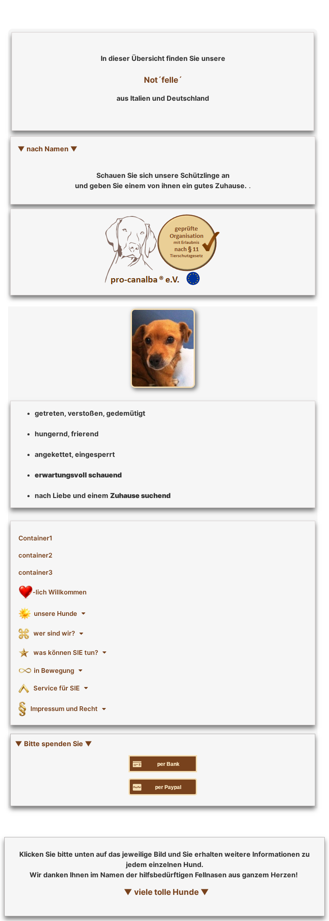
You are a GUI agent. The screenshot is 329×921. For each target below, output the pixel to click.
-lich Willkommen (60, 592)
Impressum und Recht (64, 709)
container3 (35, 572)
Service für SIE (56, 688)
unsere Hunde (55, 613)
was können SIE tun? (65, 652)
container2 (35, 555)
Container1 (35, 538)
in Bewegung (54, 670)
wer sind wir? (54, 633)
